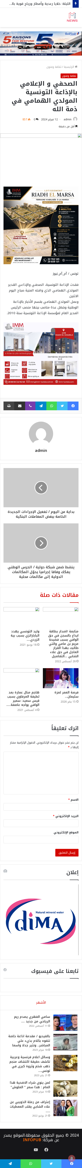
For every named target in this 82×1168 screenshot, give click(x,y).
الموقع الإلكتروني (66, 832)
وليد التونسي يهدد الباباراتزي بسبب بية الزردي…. (25, 635)
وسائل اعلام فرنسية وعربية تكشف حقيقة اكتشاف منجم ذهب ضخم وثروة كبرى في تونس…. (29, 1064)
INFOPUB (32, 1140)
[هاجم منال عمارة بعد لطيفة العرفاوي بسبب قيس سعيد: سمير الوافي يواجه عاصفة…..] (21, 678)
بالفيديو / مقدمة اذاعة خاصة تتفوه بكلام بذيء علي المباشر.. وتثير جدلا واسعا (29, 1040)
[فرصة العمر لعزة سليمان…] (61, 678)
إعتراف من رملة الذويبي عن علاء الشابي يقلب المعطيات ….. (30, 1106)
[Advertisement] (41, 70)
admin (68, 119)
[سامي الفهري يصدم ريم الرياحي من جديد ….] (65, 1023)
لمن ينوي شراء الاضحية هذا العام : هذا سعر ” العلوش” (30, 1085)
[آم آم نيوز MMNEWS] (72, 17)
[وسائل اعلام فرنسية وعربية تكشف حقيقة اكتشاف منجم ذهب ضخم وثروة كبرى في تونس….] (65, 1063)
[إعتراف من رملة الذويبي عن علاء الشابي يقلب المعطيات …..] (65, 1108)
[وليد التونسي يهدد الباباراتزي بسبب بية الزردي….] (21, 617)
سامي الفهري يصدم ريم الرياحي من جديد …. (32, 1019)
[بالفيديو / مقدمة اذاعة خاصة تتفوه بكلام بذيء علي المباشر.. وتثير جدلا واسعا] (65, 1042)
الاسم (73, 799)
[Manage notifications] (71, 1158)
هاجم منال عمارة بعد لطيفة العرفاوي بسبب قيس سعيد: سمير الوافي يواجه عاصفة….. (22, 699)
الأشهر (41, 1002)
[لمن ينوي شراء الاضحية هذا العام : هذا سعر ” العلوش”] (65, 1088)
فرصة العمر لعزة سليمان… (66, 695)
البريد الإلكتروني (66, 816)
